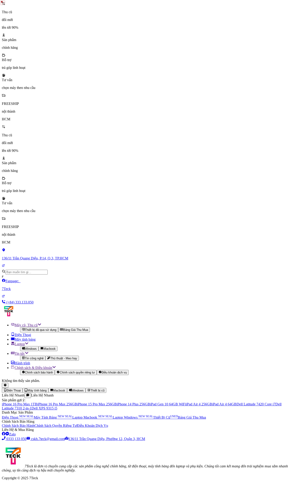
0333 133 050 (16, 439)
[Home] (9, 317)
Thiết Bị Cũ (165, 417)
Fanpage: (11, 285)
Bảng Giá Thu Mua (75, 330)
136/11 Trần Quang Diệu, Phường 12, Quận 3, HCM (106, 439)
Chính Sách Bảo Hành (18, 426)
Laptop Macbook (92, 417)
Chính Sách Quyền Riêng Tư (55, 426)
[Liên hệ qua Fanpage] (3, 434)
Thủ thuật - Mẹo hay (63, 358)
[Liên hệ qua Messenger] (7, 434)
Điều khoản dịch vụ (114, 372)
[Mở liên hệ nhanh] (27, 395)
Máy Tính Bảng (53, 417)
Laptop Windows (133, 417)
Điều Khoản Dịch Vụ (92, 426)
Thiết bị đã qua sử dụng (40, 330)
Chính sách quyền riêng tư (77, 372)
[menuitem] (150, 327)
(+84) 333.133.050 (19, 302)
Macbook (50, 348)
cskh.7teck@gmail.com (48, 439)
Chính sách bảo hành (39, 372)
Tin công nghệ (34, 358)
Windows (31, 348)
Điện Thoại (18, 417)
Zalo (12, 434)
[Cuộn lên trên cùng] (5, 385)
